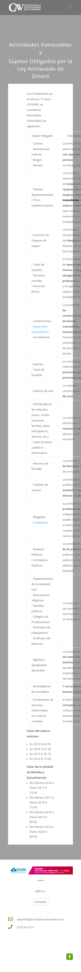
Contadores (40, 522)
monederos (71, 200)
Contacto (40, 901)
